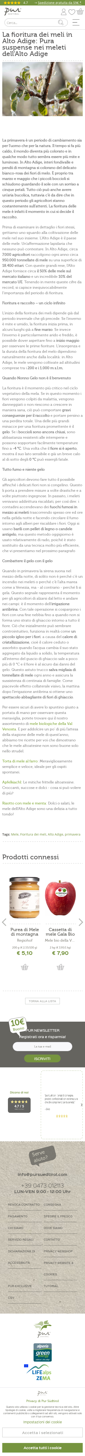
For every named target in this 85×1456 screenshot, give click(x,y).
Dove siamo (53, 1228)
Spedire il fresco (58, 1216)
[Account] (64, 11)
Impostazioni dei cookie (42, 1422)
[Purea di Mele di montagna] (24, 898)
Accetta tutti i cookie (43, 1447)
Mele (15, 834)
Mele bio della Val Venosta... (60, 940)
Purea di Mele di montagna (24, 932)
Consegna (52, 1204)
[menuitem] (77, 23)
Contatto (52, 1239)
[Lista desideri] (73, 11)
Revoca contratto (24, 1204)
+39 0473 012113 (42, 1185)
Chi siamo (15, 1228)
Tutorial (51, 1286)
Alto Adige (55, 834)
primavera (72, 834)
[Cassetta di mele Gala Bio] (60, 898)
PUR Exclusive (20, 1286)
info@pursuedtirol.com (42, 1174)
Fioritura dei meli (33, 834)
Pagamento (17, 1216)
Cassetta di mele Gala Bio (60, 932)
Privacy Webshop (58, 1251)
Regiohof (24, 940)
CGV (11, 1297)
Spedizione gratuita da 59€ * (59, 2)
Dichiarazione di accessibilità (21, 1256)
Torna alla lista (42, 1001)
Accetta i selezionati (42, 1432)
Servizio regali (20, 1239)
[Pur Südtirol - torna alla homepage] (12, 12)
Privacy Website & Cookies (58, 1268)
